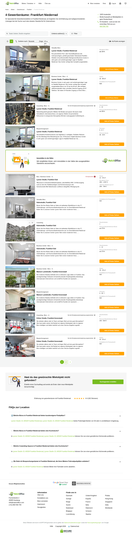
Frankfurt (29, 9)
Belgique (69, 511)
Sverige (68, 498)
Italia (87, 505)
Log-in (114, 3)
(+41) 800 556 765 (15, 505)
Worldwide (108, 508)
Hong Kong (109, 498)
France (88, 502)
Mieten (13, 9)
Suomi (68, 505)
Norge (68, 502)
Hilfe (40, 3)
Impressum (41, 504)
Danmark (69, 495)
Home (7, 9)
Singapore (108, 502)
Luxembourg (70, 514)
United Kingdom (91, 495)
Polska (107, 495)
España (88, 498)
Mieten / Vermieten (27, 3)
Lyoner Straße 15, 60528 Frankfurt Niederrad (26, 421)
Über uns (47, 3)
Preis (104, 3)
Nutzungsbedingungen (94, 522)
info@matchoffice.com (16, 502)
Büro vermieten (95, 3)
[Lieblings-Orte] (125, 3)
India (107, 505)
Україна (88, 514)
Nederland (69, 508)
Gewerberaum (21, 9)
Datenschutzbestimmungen (72, 522)
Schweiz (89, 511)
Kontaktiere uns (42, 498)
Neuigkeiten (41, 507)
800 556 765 (104, 26)
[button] (43, 49)
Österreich (89, 508)
